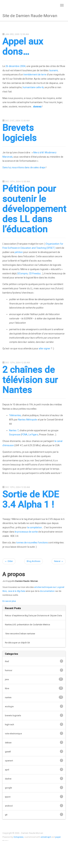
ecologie (33, 706)
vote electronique (33, 733)
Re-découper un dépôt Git (17, 642)
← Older (9, 561)
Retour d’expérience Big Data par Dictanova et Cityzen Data (33, 615)
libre (33, 688)
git (33, 814)
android (33, 805)
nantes (33, 697)
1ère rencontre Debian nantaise (20, 633)
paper (58, 837)
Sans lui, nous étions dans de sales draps (23, 167)
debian (33, 742)
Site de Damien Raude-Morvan (29, 15)
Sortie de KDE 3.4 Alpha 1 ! (30, 499)
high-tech (33, 724)
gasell (33, 751)
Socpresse (14, 434)
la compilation (34, 527)
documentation (47, 591)
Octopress (18, 837)
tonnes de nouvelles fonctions (32, 542)
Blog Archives (33, 561)
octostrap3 (46, 837)
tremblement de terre (34, 74)
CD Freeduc (35, 273)
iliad (33, 661)
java (33, 679)
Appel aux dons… (22, 46)
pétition (19, 252)
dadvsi (33, 778)
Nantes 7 (13, 430)
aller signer (44, 348)
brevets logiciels (33, 715)
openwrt (33, 760)
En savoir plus (9, 601)
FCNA (24, 434)
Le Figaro (33, 434)
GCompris (22, 273)
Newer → (58, 561)
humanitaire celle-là (33, 87)
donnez (37, 106)
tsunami (53, 70)
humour (33, 670)
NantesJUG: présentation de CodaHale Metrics (27, 624)
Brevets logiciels (19, 132)
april (33, 769)
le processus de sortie (26, 531)
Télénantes (15, 415)
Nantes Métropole (27, 419)
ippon (33, 796)
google (33, 787)
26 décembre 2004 (15, 66)
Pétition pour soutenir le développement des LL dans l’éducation (34, 208)
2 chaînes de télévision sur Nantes (30, 379)
